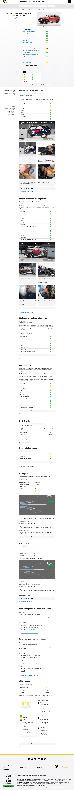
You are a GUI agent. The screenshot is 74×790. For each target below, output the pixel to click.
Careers (21, 769)
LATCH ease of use (27, 62)
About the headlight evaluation (26, 539)
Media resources (40, 765)
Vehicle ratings (23, 1)
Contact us (39, 767)
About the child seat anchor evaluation (27, 746)
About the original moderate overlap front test (28, 358)
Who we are (22, 765)
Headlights (25, 48)
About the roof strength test (25, 442)
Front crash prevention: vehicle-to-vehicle (31, 50)
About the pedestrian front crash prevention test (29, 675)
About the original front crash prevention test (29, 633)
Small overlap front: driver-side (29, 31)
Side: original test (26, 38)
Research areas (36, 1)
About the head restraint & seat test (27, 464)
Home (20, 9)
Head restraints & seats (27, 42)
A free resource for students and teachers (60, 769)
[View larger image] (27, 149)
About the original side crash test (26, 413)
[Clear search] (46, 6)
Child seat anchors (11, 114)
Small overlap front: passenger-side (30, 33)
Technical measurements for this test (27, 188)
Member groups (23, 767)
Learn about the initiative (8, 786)
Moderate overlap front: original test (9, 97)
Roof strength (25, 40)
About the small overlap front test (26, 191)
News (30, 1)
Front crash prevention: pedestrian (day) (30, 54)
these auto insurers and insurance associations (37, 785)
